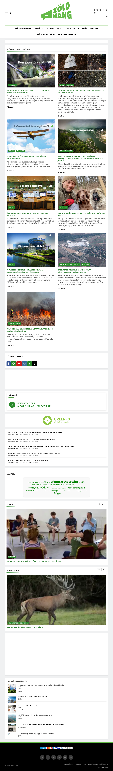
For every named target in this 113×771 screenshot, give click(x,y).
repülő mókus (38, 491)
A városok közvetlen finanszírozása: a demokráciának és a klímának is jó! (25, 271)
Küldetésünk (68, 764)
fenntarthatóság (64, 482)
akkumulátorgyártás (34, 482)
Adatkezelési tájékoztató (98, 764)
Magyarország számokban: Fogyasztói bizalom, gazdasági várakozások (39, 627)
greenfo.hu (15, 434)
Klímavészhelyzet (23, 28)
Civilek (60, 28)
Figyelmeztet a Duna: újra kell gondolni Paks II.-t (32, 696)
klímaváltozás (64, 484)
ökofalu (61, 493)
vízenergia (84, 491)
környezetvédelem (39, 487)
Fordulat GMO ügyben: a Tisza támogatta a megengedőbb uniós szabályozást (41, 685)
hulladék (81, 482)
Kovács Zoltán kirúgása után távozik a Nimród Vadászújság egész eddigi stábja (31, 439)
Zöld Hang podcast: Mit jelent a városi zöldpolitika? (31, 561)
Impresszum (103, 767)
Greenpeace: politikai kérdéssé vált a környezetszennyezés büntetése (74, 271)
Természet (38, 28)
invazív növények (46, 485)
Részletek (10, 107)
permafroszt (30, 491)
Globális (71, 28)
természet (64, 490)
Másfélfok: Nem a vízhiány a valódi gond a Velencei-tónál (35, 715)
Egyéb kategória (14, 323)
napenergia (73, 487)
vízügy (56, 493)
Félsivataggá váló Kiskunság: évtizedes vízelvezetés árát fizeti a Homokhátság (41, 724)
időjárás (35, 485)
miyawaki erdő (63, 488)
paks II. (82, 488)
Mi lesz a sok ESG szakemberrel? (27, 706)
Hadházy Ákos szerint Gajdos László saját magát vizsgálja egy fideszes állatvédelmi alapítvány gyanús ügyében (41, 446)
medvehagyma (56, 488)
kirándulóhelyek (76, 485)
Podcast (94, 28)
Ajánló (19, 688)
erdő (49, 482)
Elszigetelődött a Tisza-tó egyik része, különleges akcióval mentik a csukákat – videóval (34, 453)
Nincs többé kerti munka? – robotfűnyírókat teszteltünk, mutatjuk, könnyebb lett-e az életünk (36, 432)
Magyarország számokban (18, 623)
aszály (44, 482)
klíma (55, 484)
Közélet (50, 28)
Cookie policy (81, 764)
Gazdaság (82, 28)
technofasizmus (73, 491)
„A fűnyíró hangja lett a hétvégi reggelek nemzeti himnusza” (36, 733)
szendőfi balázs (44, 491)
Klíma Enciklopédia (46, 34)
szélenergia (53, 490)
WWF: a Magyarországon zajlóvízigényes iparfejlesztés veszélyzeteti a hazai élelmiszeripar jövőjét (80, 158)
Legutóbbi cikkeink (67, 34)
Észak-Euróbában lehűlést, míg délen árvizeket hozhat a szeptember (28, 460)
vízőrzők (51, 493)
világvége (79, 491)
